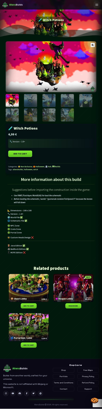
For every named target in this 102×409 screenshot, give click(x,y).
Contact (63, 389)
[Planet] (40, 393)
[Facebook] (26, 393)
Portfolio (64, 376)
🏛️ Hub (48, 166)
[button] (93, 45)
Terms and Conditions (63, 382)
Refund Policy (88, 382)
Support (88, 389)
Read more (73, 306)
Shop (63, 370)
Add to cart (20, 153)
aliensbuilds (18, 169)
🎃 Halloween (38, 166)
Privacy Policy (88, 376)
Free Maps (88, 370)
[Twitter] (33, 393)
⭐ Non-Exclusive (25, 166)
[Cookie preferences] (94, 401)
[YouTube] (12, 393)
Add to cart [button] (29, 306)
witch (35, 169)
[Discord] (19, 393)
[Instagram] (5, 393)
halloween (28, 169)
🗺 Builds (56, 166)
